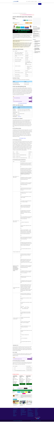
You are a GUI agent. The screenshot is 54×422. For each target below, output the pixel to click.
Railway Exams (36, 412)
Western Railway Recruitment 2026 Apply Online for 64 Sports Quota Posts (15, 404)
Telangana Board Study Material (30, 413)
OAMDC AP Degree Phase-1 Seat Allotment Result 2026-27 (29, 404)
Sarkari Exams (29, 1)
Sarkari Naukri (32, 1)
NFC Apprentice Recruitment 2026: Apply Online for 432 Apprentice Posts (22, 405)
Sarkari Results (39, 1)
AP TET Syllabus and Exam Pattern (22, 103)
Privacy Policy (39, 420)
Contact (33, 420)
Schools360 (17, 420)
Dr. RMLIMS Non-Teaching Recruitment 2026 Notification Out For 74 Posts (36, 31)
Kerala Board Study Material (30, 414)
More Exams (30, 386)
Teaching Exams (36, 414)
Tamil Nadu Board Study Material (30, 415)
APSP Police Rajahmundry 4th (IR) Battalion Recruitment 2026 (37, 46)
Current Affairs (35, 1)
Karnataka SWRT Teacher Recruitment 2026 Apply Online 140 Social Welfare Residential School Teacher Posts (37, 49)
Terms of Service (36, 420)
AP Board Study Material (30, 412)
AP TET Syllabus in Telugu (22, 138)
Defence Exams (36, 413)
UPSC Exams (36, 415)
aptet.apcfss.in (19, 116)
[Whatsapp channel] (22, 390)
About (31, 420)
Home (26, 1)
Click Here (30, 101)
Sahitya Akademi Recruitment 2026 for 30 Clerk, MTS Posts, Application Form (37, 52)
